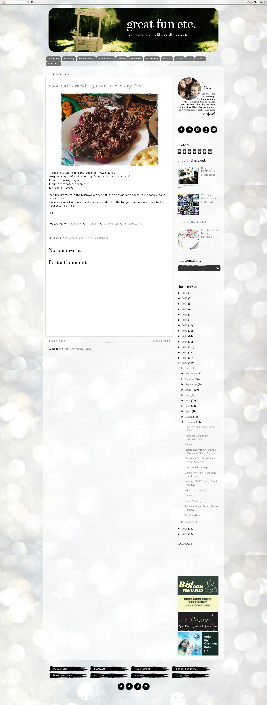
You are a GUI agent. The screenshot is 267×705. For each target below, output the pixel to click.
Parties (121, 59)
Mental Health (106, 59)
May (188, 405)
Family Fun (152, 59)
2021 (185, 303)
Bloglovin (131, 223)
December (191, 367)
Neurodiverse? (86, 59)
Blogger (193, 697)
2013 (185, 347)
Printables (136, 59)
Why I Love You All (195, 490)
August (189, 389)
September (191, 384)
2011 (185, 357)
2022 (185, 298)
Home (109, 342)
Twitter (92, 223)
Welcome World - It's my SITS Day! (209, 198)
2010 (185, 363)
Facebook (75, 223)
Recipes (167, 59)
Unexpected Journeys (196, 467)
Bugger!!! (189, 444)
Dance (188, 495)
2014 (185, 341)
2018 (185, 320)
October (190, 378)
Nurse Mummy (192, 501)
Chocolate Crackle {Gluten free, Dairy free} (96, 86)
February (190, 422)
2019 (185, 314)
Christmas (53, 64)
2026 (185, 293)
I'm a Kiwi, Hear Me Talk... (193, 222)
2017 (185, 325)
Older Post (57, 341)
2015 (185, 336)
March (189, 416)
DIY (190, 59)
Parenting (69, 59)
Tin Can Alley (192, 515)
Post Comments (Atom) (77, 348)
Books (200, 59)
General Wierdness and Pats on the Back (200, 474)
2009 (185, 528)
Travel (179, 59)
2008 (185, 534)
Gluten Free (91, 238)
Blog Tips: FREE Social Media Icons (208, 171)
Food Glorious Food (72, 238)
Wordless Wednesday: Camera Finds (196, 437)
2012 (185, 352)
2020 (185, 309)
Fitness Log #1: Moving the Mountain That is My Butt (200, 451)
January (190, 521)
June (188, 400)
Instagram (111, 223)
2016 (185, 330)
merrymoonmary (163, 697)
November (191, 373)
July (188, 395)
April (188, 411)
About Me (54, 59)
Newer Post (162, 341)
